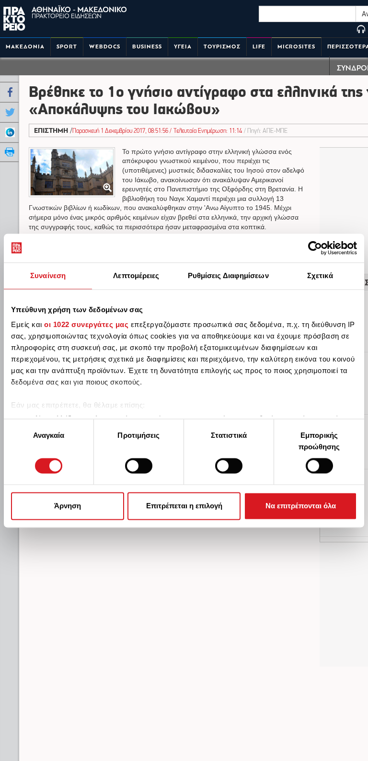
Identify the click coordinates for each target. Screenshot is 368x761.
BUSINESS (147, 46)
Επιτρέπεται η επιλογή (184, 506)
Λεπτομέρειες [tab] (136, 275)
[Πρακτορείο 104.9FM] (361, 30)
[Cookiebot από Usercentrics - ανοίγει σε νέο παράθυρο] (315, 248)
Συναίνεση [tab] (48, 275)
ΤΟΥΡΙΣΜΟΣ (222, 46)
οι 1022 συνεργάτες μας (86, 324)
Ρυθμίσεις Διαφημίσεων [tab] (228, 275)
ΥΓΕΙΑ (183, 46)
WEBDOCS (104, 46)
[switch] (138, 466)
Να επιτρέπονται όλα (300, 506)
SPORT (67, 46)
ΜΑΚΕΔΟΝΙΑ (25, 46)
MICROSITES (296, 46)
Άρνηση (67, 506)
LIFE (259, 46)
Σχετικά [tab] (320, 275)
